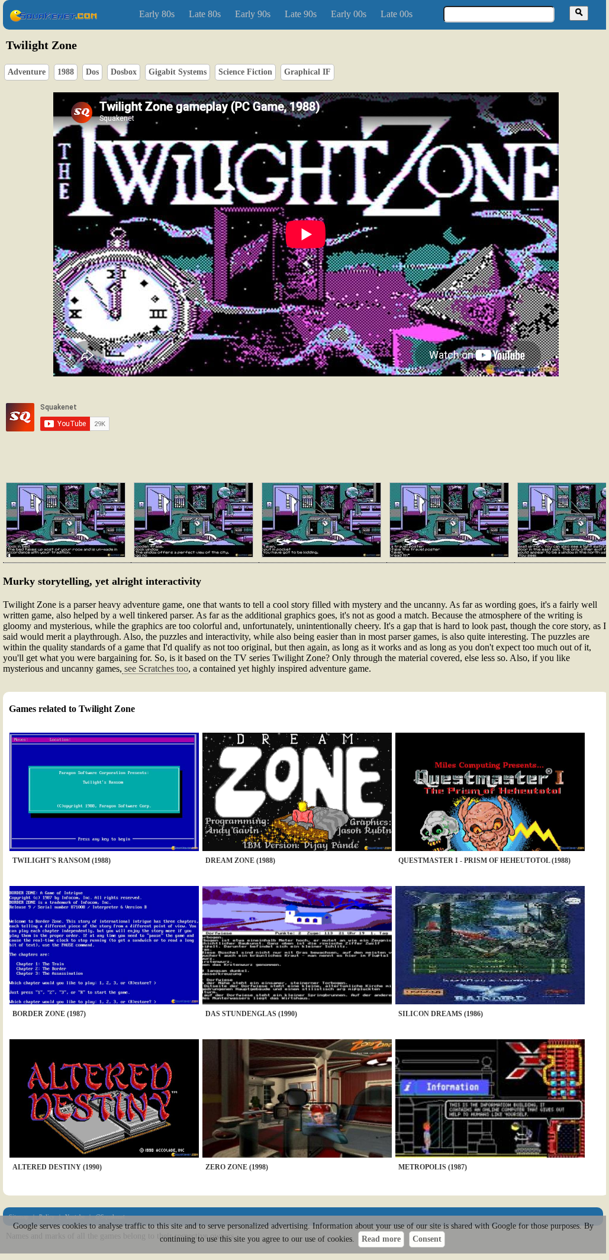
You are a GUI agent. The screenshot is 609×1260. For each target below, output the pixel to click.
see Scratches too (155, 668)
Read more (381, 1239)
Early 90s (252, 14)
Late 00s (397, 14)
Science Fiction (245, 71)
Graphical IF (307, 71)
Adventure (27, 71)
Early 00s (348, 14)
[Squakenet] (53, 19)
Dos (92, 71)
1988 (65, 71)
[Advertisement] (339, 417)
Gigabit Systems (178, 71)
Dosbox (124, 71)
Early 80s (157, 14)
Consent (427, 1239)
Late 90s (301, 14)
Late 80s (205, 14)
